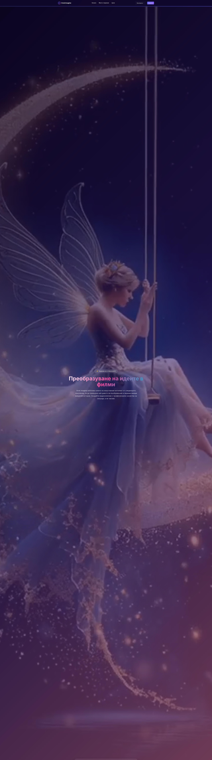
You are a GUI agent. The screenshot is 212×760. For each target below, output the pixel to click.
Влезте (150, 3)
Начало (94, 3)
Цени (113, 3)
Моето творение (104, 3)
